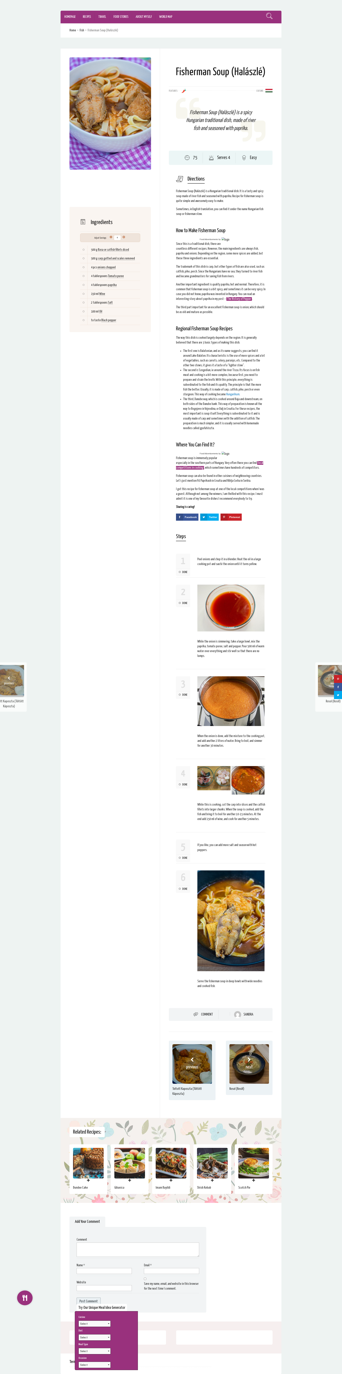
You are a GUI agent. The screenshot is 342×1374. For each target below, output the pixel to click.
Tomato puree (116, 276)
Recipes (87, 17)
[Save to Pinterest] (338, 679)
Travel (102, 17)
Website (81, 1282)
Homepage (70, 17)
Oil (100, 311)
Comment (207, 1014)
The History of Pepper (239, 299)
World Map (165, 17)
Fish (82, 30)
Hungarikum (232, 394)
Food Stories (120, 17)
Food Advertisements (209, 239)
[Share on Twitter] (338, 695)
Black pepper (108, 320)
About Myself (144, 17)
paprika (112, 285)
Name (81, 1265)
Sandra (248, 1014)
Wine (102, 294)
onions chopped (106, 267)
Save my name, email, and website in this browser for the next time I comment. (171, 1286)
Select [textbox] (84, 1323)
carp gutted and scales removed (116, 258)
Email (148, 1265)
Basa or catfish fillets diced (113, 249)
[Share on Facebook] (338, 687)
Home (72, 30)
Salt (110, 302)
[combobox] (95, 1324)
